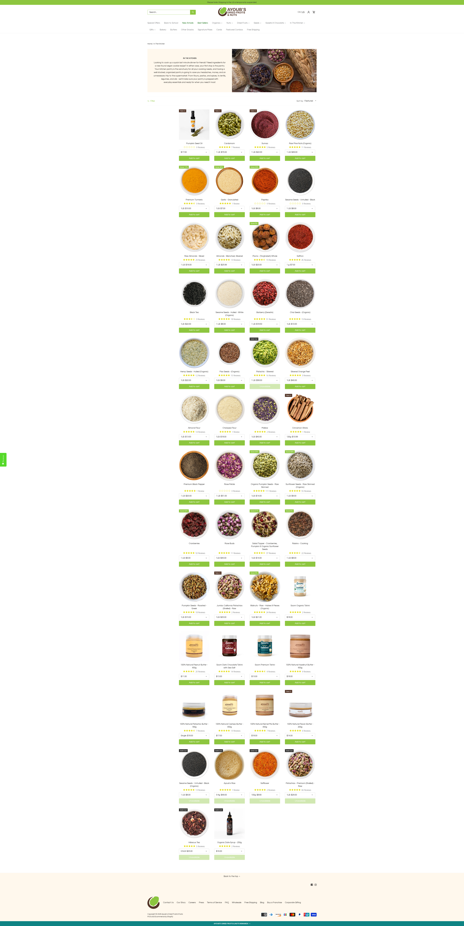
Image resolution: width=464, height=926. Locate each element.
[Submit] (193, 12)
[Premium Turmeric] (194, 181)
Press (201, 902)
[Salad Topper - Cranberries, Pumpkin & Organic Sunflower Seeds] (265, 524)
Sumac (265, 143)
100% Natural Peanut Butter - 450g (194, 666)
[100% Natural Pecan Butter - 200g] (300, 705)
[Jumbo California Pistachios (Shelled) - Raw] (229, 587)
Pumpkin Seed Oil (194, 143)
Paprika (264, 200)
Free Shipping (250, 902)
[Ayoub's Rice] (229, 764)
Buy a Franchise (274, 902)
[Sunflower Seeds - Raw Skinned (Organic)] (300, 465)
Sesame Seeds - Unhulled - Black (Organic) (194, 784)
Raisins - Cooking (300, 543)
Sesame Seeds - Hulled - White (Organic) (229, 313)
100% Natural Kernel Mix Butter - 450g (265, 725)
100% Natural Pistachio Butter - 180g (194, 725)
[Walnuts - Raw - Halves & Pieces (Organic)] (265, 587)
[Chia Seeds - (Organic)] (300, 293)
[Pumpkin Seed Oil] (194, 124)
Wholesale (236, 902)
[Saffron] (300, 237)
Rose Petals (229, 484)
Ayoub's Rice (229, 783)
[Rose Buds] (229, 524)
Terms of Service (214, 902)
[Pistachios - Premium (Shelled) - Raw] (300, 764)
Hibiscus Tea (194, 842)
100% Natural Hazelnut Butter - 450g (300, 666)
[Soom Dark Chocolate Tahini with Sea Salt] (229, 646)
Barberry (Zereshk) (264, 312)
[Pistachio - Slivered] (265, 353)
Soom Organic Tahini (300, 606)
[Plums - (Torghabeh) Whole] (265, 237)
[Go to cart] (313, 12)
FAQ (227, 902)
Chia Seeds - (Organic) (300, 312)
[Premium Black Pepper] (194, 465)
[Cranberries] (194, 524)
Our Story (181, 902)
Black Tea (194, 312)
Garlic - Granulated (229, 200)
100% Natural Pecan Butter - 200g (300, 725)
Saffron (300, 256)
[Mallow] (265, 409)
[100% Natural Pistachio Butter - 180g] (194, 705)
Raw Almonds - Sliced (194, 256)
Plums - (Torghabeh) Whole (265, 256)
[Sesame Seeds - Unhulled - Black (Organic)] (194, 764)
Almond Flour (194, 428)
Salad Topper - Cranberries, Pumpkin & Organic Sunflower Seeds (265, 546)
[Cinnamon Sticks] (300, 409)
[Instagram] (316, 884)
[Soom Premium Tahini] (265, 646)
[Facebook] (312, 884)
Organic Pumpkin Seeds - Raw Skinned (265, 485)
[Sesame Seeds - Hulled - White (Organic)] (229, 293)
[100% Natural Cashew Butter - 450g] (229, 705)
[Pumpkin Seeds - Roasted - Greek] (194, 587)
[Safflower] (265, 764)
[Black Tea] (194, 293)
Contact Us (168, 902)
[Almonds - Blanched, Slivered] (229, 237)
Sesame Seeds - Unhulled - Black (300, 200)
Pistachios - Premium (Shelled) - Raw (300, 784)
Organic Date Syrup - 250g (229, 842)
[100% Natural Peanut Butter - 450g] (194, 646)
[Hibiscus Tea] (194, 823)
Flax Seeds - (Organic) (229, 372)
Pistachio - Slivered (264, 372)
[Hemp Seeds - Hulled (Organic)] (194, 353)
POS (149, 917)
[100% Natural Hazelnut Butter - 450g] (300, 646)
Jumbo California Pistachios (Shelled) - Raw (229, 607)
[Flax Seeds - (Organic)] (229, 353)
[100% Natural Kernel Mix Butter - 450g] (265, 705)
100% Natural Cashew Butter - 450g (229, 725)
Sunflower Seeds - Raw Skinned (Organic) (300, 485)
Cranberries (194, 543)
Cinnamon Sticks (300, 428)
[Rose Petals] (229, 465)
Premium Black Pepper (194, 484)
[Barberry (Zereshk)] (265, 293)
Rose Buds (229, 543)
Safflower (265, 783)
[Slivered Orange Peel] (300, 353)
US (303, 12)
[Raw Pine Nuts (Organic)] (300, 124)
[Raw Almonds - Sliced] (194, 237)
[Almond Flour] (194, 409)
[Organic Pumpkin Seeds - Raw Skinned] (265, 465)
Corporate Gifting (293, 902)
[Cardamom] (229, 124)
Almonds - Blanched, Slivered (229, 256)
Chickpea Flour (229, 428)
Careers (192, 902)
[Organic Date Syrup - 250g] (229, 823)
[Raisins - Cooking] (300, 524)
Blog (262, 902)
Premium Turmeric (194, 200)
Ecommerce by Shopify (164, 917)
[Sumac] (265, 124)
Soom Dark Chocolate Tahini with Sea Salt (229, 666)
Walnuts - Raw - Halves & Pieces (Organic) (264, 607)
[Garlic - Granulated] (229, 181)
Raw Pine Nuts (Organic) (300, 143)
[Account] (308, 12)
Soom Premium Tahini (265, 665)
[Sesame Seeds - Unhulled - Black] (300, 181)
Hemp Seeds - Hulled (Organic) (194, 372)
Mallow (265, 428)
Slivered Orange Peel (300, 372)
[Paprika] (265, 181)
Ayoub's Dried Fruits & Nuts (172, 914)
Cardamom (229, 143)
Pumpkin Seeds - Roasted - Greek (194, 607)
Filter (152, 101)
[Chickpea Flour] (229, 409)
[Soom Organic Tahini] (300, 587)
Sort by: (300, 101)
